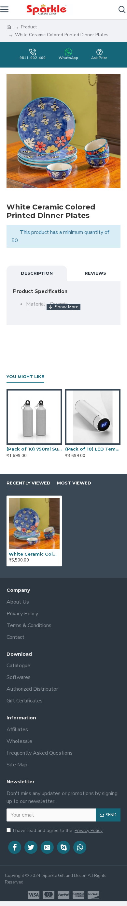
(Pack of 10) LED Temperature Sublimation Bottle (92, 449)
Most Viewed (74, 482)
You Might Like (25, 376)
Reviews (95, 273)
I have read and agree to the (58, 830)
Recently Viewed (28, 482)
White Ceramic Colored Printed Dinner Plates (34, 554)
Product (29, 27)
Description (37, 273)
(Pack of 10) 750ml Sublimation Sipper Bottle (34, 449)
